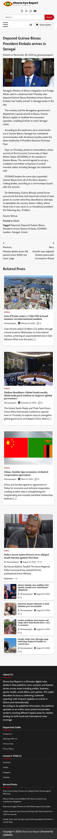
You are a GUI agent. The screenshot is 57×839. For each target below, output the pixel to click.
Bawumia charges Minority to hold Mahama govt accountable (33, 605)
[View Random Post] (30, 25)
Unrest (24, 232)
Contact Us (7, 734)
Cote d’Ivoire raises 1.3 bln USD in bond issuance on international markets (26, 317)
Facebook (7, 762)
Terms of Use (8, 744)
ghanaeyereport (45, 54)
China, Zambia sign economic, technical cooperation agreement (26, 473)
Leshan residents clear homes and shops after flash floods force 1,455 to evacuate (34, 622)
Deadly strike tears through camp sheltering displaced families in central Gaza (33, 641)
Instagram (7, 772)
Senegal (16, 232)
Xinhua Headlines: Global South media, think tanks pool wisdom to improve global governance (28, 395)
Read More (8, 579)
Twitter (5, 767)
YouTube (6, 777)
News (6, 551)
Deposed (15, 225)
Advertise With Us (10, 739)
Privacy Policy (8, 749)
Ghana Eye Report (30, 831)
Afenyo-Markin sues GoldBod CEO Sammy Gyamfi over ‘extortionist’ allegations (33, 587)
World (16, 220)
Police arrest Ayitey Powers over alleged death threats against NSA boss (26, 556)
